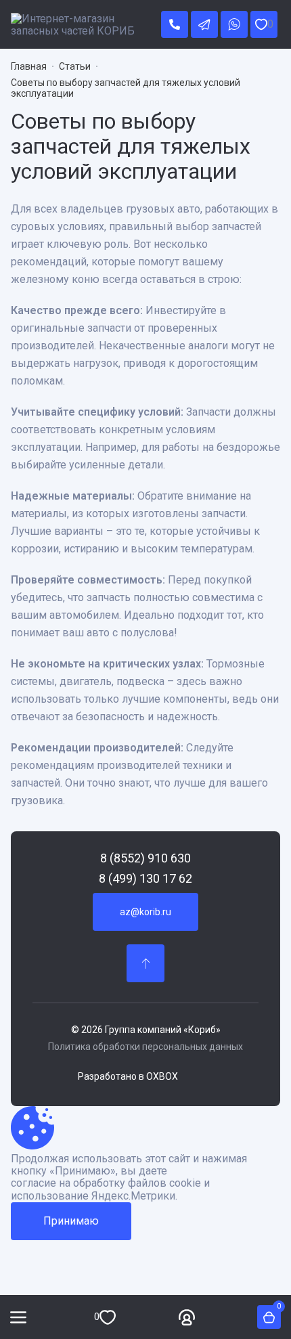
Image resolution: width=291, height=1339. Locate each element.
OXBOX (162, 1076)
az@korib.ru (145, 911)
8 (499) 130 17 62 (145, 878)
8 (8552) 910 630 (145, 858)
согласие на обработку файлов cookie (106, 1183)
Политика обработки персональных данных (145, 1046)
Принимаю (71, 1220)
